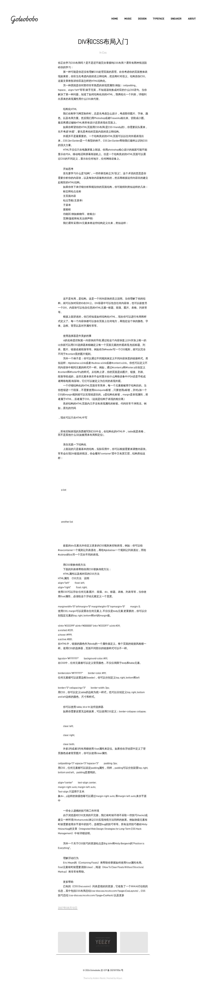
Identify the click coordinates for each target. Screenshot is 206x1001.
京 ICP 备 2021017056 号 (112, 970)
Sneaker (176, 18)
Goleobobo (24, 19)
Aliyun (119, 978)
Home (114, 18)
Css (104, 52)
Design (142, 18)
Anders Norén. (99, 978)
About (192, 18)
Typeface (158, 18)
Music (128, 18)
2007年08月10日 (67, 907)
